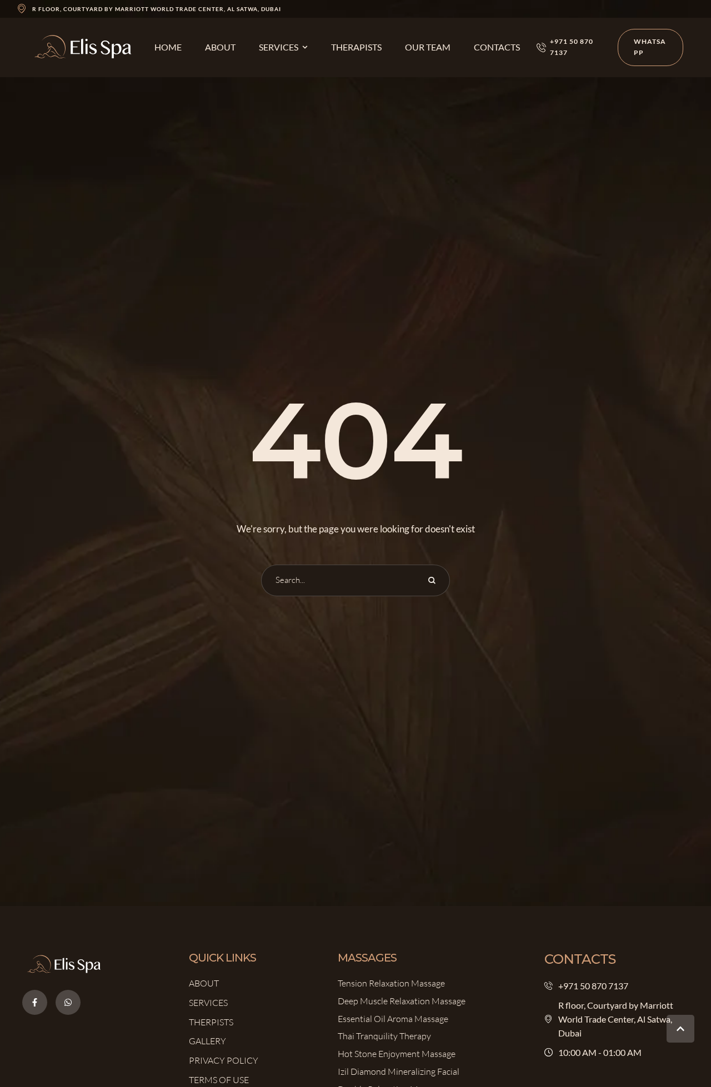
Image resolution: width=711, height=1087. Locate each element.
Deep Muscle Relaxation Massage (401, 1001)
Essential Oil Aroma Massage (393, 1018)
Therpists (211, 1022)
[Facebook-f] (34, 1002)
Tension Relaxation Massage (391, 983)
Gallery (207, 1040)
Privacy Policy (223, 1060)
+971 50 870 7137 (593, 985)
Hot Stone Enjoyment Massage (396, 1053)
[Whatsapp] (68, 1002)
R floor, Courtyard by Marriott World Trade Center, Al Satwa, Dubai (156, 9)
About (204, 983)
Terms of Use (219, 1079)
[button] (305, 47)
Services (208, 1002)
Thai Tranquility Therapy (384, 1035)
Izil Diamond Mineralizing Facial (398, 1071)
